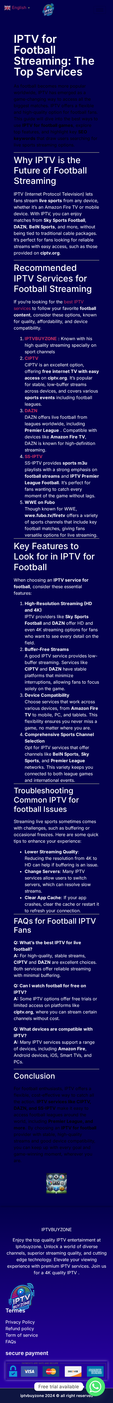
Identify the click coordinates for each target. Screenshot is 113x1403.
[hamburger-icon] (100, 10)
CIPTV (31, 358)
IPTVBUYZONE (41, 338)
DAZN (31, 410)
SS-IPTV (34, 456)
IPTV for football (40, 125)
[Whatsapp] (95, 1386)
